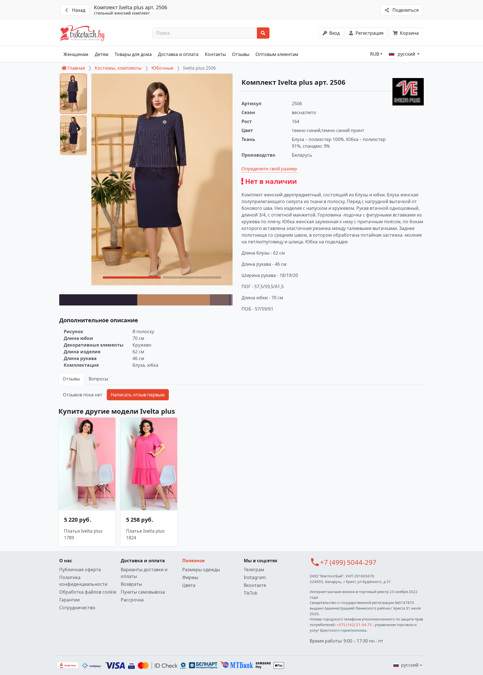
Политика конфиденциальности (83, 580)
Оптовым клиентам (276, 54)
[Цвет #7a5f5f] (219, 299)
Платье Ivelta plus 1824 (145, 534)
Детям (101, 54)
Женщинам (75, 54)
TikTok (250, 593)
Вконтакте (255, 585)
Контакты (215, 54)
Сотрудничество (77, 608)
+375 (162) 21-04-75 (354, 624)
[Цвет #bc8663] (173, 299)
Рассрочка (132, 600)
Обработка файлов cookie (87, 592)
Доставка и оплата (178, 54)
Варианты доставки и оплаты (144, 572)
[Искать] (263, 33)
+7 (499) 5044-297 (348, 562)
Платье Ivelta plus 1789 (83, 534)
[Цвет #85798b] (232, 299)
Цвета (188, 585)
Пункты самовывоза (143, 592)
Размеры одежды (201, 569)
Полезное (193, 561)
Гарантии (69, 600)
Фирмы (190, 577)
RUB (374, 54)
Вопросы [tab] (98, 379)
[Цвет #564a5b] (230, 299)
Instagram (255, 577)
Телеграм (254, 569)
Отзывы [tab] (71, 379)
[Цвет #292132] (98, 299)
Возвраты (131, 584)
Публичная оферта (80, 569)
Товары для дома (133, 54)
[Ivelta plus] (408, 91)
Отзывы (240, 54)
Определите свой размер (269, 169)
